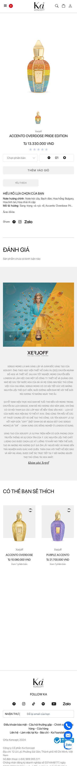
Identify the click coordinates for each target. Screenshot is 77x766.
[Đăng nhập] (69, 5)
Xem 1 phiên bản (19, 564)
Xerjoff (19, 549)
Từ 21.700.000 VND (57, 559)
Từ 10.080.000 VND (19, 559)
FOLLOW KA (38, 694)
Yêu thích (20, 183)
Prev (11, 336)
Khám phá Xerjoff (38, 463)
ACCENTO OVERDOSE (19, 554)
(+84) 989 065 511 (29, 759)
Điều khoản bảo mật (15, 724)
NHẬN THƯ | (12, 713)
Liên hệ (14, 732)
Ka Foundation (59, 732)
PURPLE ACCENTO (57, 554)
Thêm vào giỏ (38, 170)
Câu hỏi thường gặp (41, 724)
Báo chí (44, 732)
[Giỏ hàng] (63, 5)
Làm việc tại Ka (29, 732)
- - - (38, 726)
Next (24, 336)
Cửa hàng (42, 728)
